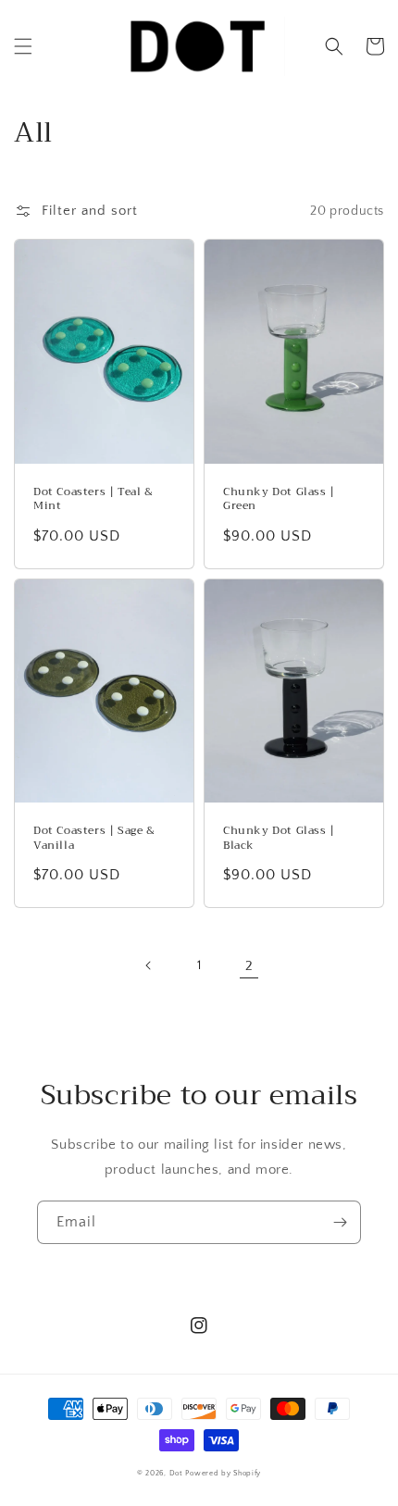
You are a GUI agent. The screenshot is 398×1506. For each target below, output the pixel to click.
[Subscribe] (339, 1222)
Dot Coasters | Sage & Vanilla (94, 838)
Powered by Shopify (223, 1473)
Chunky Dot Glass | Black (279, 838)
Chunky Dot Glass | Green (279, 499)
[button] (23, 46)
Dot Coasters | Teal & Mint (93, 499)
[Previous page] (149, 965)
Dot (176, 1473)
